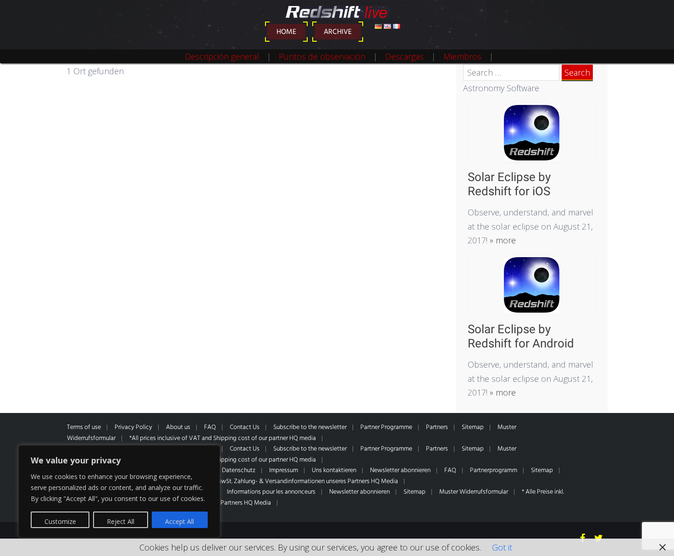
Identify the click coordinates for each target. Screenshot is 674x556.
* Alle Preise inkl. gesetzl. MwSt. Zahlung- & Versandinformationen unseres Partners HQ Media (274, 481)
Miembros (462, 56)
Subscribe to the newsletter (310, 427)
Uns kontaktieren (334, 470)
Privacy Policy (133, 427)
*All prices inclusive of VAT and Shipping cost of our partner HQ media (222, 438)
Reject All (120, 521)
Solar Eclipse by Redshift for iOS (509, 184)
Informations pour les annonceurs (271, 492)
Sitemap (473, 427)
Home (286, 32)
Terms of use (84, 427)
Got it (502, 547)
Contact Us (245, 427)
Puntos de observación (322, 56)
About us (178, 427)
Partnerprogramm (493, 470)
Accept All (179, 521)
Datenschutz (238, 470)
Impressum (283, 470)
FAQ (210, 427)
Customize (60, 521)
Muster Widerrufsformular (473, 492)
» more (501, 240)
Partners (437, 427)
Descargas (404, 56)
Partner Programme (386, 427)
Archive (338, 32)
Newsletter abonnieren (400, 470)
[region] (119, 491)
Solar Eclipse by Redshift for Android (521, 336)
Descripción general (222, 56)
